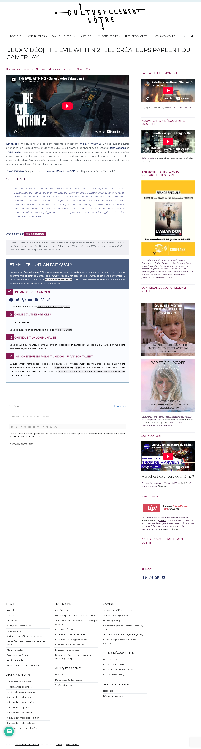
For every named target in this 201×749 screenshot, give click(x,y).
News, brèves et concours (19, 626)
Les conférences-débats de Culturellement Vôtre (26, 643)
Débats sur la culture (113, 696)
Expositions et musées (113, 664)
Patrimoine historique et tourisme (119, 669)
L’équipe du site (14, 631)
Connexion (120, 406)
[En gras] (12, 427)
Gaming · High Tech (62, 36)
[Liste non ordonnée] (34, 427)
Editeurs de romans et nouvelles (70, 634)
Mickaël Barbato (61, 69)
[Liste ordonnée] (29, 427)
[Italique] (16, 427)
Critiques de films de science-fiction (23, 718)
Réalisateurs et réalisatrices (19, 687)
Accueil (10, 610)
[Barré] (25, 427)
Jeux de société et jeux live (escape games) (123, 634)
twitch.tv (185, 483)
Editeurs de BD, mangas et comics (71, 639)
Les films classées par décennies (21, 692)
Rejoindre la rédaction (17, 660)
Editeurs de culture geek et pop (69, 645)
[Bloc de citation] (38, 427)
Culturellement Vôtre (27, 744)
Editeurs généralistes (64, 629)
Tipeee (78, 367)
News (43, 69)
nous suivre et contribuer (58, 279)
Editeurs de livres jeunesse (67, 650)
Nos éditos (108, 691)
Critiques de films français (19, 697)
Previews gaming (111, 620)
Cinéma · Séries (36, 36)
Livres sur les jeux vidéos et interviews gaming (120, 641)
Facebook (64, 345)
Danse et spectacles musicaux (69, 680)
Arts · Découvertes (136, 36)
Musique (59, 675)
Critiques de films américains (20, 702)
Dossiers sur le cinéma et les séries (22, 728)
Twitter (77, 345)
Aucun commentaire (21, 69)
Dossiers (15, 36)
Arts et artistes (110, 659)
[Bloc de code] (43, 427)
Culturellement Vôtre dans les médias (24, 636)
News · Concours (164, 36)
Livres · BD (85, 36)
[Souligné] (21, 427)
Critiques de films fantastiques (21, 723)
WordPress (72, 744)
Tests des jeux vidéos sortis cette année (121, 610)
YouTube (162, 486)
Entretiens (12, 620)
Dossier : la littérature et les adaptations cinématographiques (73, 657)
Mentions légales (15, 650)
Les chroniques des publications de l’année (75, 615)
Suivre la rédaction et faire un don (23, 665)
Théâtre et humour (64, 685)
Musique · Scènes (108, 36)
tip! (152, 507)
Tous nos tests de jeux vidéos (116, 615)
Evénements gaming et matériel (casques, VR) (123, 627)
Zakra (59, 744)
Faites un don (61, 367)
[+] (55, 426)
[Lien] (47, 427)
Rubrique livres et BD (65, 610)
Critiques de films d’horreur (19, 713)
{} (51, 426)
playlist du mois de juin (156, 107)
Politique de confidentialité (19, 655)
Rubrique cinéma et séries (19, 681)
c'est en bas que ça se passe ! (54, 306)
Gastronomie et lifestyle (114, 675)
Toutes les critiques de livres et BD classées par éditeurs (76, 622)
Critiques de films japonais (19, 707)
